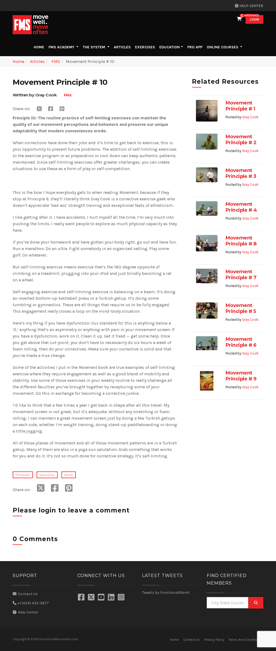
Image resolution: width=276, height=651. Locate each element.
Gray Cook (250, 117)
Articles (122, 47)
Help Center (251, 6)
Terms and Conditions (245, 640)
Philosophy (22, 475)
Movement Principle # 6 (241, 342)
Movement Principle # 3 (241, 173)
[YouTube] (102, 597)
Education (169, 47)
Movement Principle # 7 (241, 275)
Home (40, 47)
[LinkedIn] (112, 597)
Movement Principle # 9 (241, 376)
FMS (55, 61)
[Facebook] (82, 597)
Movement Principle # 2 (241, 140)
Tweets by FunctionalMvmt (165, 592)
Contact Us (28, 594)
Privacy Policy (214, 640)
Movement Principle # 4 (241, 207)
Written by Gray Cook (35, 94)
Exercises (145, 47)
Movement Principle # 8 (241, 241)
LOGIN (254, 19)
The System (94, 47)
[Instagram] (122, 597)
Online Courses (222, 47)
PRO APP (194, 47)
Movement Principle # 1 (240, 106)
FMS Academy (62, 47)
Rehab (68, 475)
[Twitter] (92, 597)
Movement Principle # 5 (241, 308)
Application (47, 475)
